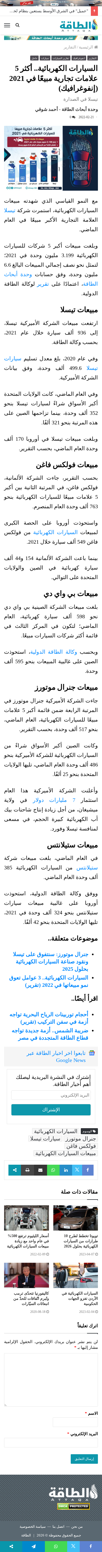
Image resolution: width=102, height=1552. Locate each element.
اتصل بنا (58, 1526)
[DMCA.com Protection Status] (73, 1507)
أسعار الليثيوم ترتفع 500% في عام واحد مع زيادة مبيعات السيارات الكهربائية (28, 1241)
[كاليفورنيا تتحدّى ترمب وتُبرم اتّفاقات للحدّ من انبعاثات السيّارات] (26, 1275)
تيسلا (10, 210)
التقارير (70, 47)
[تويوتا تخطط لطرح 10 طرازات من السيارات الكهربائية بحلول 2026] (75, 1218)
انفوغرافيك (79, 58)
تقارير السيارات (61, 58)
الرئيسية (86, 47)
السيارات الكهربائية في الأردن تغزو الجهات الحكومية (80, 1298)
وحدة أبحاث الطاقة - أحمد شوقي (66, 109)
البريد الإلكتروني (82, 1434)
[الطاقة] (79, 25)
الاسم (91, 1413)
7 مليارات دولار (57, 800)
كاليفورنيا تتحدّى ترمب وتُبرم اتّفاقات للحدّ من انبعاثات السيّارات (31, 1298)
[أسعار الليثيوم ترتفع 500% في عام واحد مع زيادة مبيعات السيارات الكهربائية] (26, 1218)
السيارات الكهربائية (55, 532)
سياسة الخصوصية (33, 1526)
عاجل (34, 58)
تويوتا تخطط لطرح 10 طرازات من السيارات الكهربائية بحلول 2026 (81, 1241)
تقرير (43, 284)
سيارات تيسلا (45, 1139)
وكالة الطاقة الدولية (53, 652)
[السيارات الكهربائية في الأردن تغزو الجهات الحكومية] (75, 1275)
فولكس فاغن (81, 1146)
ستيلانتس (87, 868)
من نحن (77, 1526)
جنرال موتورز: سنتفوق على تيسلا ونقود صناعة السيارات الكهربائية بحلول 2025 (50, 961)
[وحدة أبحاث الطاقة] (51, 37)
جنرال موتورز (81, 1139)
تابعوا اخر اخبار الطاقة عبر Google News (56, 1056)
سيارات (45, 58)
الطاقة (26, 1535)
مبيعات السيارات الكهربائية (65, 1153)
